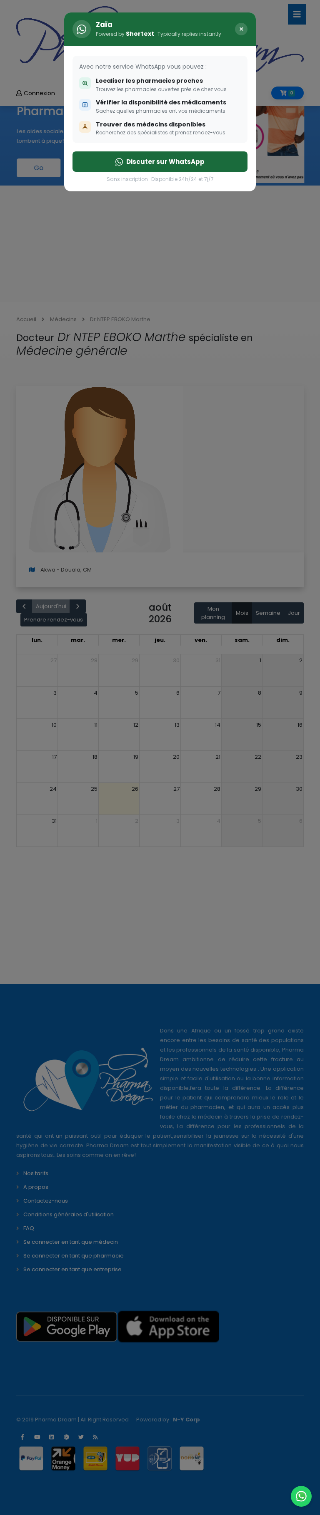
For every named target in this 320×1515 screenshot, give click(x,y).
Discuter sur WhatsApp (165, 161)
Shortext (140, 34)
